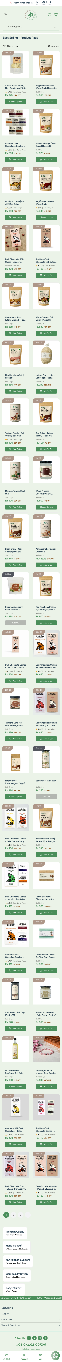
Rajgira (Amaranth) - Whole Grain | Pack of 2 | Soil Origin (46, 88)
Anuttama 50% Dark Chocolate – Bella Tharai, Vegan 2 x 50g (14, 1131)
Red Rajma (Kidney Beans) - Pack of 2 (44, 434)
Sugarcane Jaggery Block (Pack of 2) (14, 608)
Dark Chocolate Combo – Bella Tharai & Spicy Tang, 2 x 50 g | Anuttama (15, 842)
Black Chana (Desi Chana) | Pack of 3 (13, 550)
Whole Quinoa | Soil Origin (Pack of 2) (44, 318)
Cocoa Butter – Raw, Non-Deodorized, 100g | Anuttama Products (15, 88)
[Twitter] (34, 1338)
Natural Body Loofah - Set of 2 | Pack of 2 (45, 376)
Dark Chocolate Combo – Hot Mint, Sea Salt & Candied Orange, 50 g (15, 899)
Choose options (15, 101)
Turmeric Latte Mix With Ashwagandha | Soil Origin (14, 725)
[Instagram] (40, 1338)
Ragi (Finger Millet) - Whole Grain (45, 202)
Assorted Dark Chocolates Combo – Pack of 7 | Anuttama (14, 146)
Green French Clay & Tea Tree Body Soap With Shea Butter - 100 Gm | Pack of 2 (46, 958)
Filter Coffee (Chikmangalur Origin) (15, 782)
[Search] (55, 26)
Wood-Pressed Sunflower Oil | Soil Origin (13, 1073)
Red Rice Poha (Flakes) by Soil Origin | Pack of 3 (46, 610)
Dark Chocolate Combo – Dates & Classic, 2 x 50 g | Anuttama (46, 1189)
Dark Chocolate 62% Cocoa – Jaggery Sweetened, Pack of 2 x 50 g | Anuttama (15, 263)
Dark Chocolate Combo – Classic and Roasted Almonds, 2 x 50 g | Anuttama (46, 669)
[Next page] (28, 1215)
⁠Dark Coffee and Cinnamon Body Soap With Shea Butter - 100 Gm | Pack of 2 (46, 900)
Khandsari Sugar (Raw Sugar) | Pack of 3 (46, 144)
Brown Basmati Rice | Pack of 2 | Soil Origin (45, 839)
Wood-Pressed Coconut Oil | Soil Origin (43, 494)
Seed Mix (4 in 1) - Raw (46, 780)
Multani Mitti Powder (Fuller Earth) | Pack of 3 (46, 1015)
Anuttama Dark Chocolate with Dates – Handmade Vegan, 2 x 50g (46, 263)
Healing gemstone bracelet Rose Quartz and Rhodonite (45, 1073)
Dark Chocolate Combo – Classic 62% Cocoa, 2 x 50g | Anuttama (15, 667)
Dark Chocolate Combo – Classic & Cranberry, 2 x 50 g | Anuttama (15, 1189)
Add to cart (48, 101)
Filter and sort (13, 46)
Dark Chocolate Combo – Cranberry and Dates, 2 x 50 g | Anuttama (46, 725)
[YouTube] (45, 1338)
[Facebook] (29, 1338)
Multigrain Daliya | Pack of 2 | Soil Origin (15, 202)
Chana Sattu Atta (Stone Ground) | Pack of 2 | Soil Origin (15, 320)
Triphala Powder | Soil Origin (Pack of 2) (14, 434)
